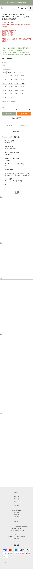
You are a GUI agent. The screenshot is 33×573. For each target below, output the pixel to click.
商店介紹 (16, 497)
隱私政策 (16, 517)
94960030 (24, 526)
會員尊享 (16, 501)
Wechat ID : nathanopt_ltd (16, 530)
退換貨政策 (16, 512)
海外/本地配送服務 (16, 510)
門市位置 (16, 499)
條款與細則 (16, 514)
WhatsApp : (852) (13, 526)
